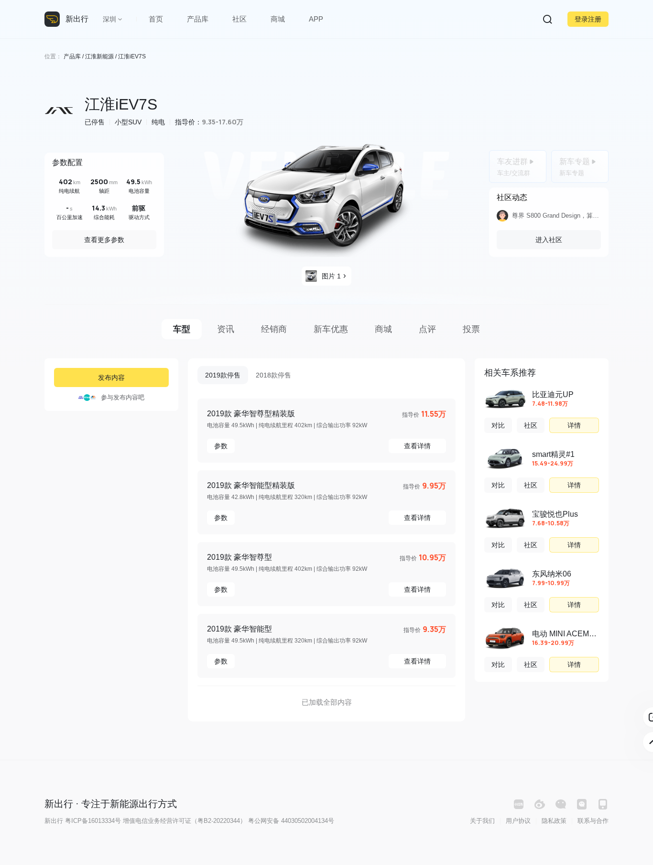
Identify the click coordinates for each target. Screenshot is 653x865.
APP (316, 19)
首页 (156, 19)
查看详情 (417, 446)
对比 (498, 425)
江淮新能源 (99, 56)
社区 (239, 19)
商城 (278, 19)
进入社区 (548, 240)
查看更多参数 (104, 240)
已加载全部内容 (327, 702)
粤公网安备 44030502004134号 (291, 820)
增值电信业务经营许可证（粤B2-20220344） (184, 820)
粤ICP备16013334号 (93, 820)
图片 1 (331, 276)
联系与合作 (593, 820)
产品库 (197, 19)
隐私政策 (554, 820)
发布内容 (111, 377)
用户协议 (518, 820)
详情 (574, 425)
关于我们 (482, 820)
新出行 (76, 19)
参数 (221, 446)
